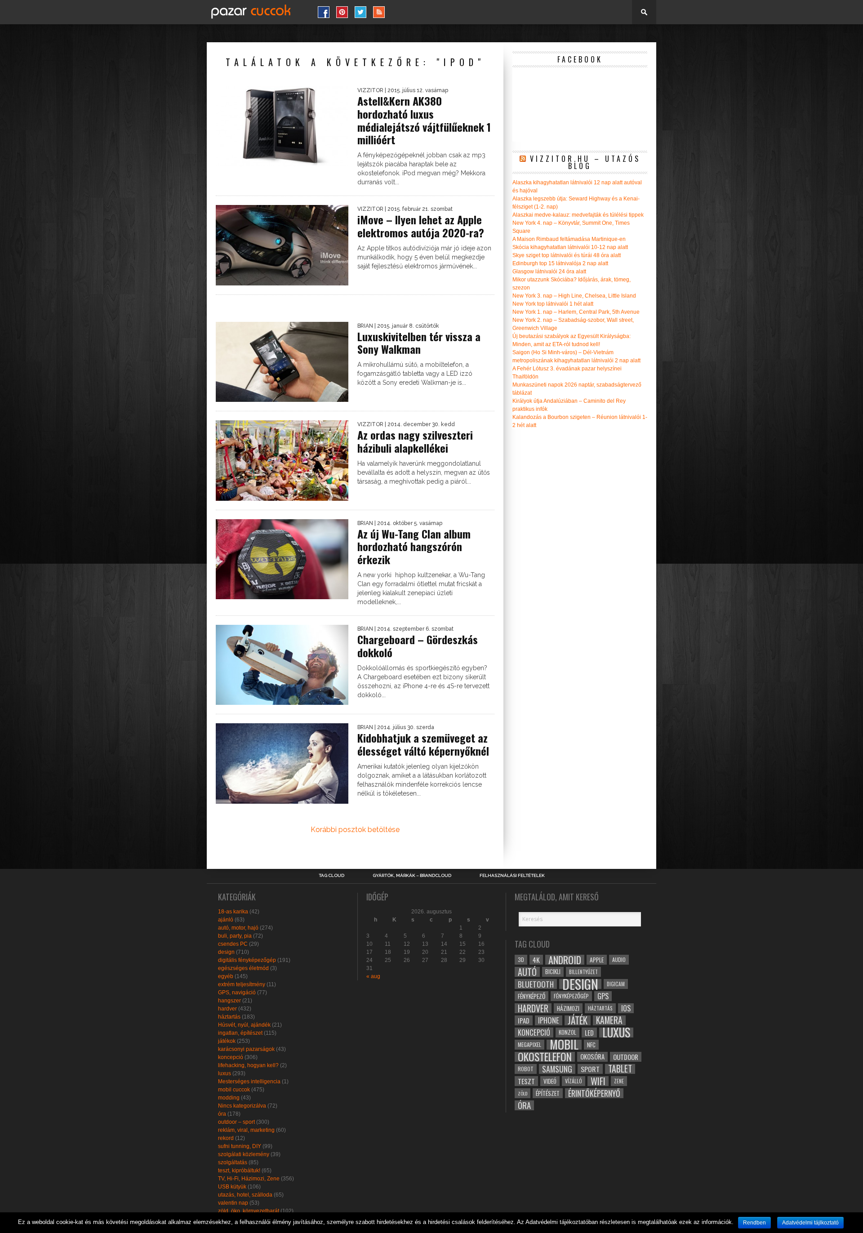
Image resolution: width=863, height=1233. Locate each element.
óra (222, 1114)
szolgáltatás (232, 1162)
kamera (609, 1020)
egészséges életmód (243, 968)
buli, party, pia (235, 936)
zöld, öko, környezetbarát (248, 1211)
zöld (522, 1093)
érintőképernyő (594, 1093)
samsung (557, 1069)
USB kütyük (232, 1187)
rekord (226, 1138)
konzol (567, 1032)
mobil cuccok (234, 1089)
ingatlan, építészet (240, 1033)
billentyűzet (583, 971)
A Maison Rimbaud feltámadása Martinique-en (569, 239)
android (564, 960)
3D (521, 959)
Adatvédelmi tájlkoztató (810, 1223)
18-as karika (233, 911)
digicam (616, 984)
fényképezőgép (571, 996)
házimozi (568, 1008)
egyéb (225, 976)
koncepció (230, 1057)
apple (597, 959)
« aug (373, 976)
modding (229, 1098)
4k (536, 960)
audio (619, 959)
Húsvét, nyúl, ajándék (244, 1025)
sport (590, 1069)
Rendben (754, 1223)
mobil (564, 1045)
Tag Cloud (331, 875)
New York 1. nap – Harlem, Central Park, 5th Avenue (576, 312)
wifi (598, 1081)
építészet (548, 1093)
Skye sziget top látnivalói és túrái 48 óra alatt (566, 255)
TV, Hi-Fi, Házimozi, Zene (249, 1178)
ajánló (225, 920)
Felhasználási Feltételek (512, 875)
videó (549, 1081)
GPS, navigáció (237, 992)
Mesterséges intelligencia (249, 1081)
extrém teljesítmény (241, 984)
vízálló (573, 1081)
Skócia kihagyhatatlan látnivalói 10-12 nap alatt (570, 247)
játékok (227, 1041)
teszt (526, 1081)
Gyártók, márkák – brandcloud (412, 875)
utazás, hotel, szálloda (245, 1195)
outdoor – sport (236, 1122)
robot (526, 1069)
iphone (548, 1020)
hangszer (229, 1000)
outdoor (625, 1057)
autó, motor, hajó (238, 928)
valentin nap (233, 1203)
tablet (620, 1069)
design (226, 952)
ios (626, 1008)
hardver (227, 1009)
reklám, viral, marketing (246, 1130)
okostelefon (545, 1057)
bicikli (553, 971)
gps (603, 996)
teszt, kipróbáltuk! (239, 1170)
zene (619, 1081)
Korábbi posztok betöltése (355, 829)
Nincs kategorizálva (242, 1106)
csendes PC (233, 944)
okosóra (592, 1056)
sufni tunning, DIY (239, 1146)
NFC (591, 1044)
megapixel (529, 1044)
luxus (224, 1073)
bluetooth (536, 984)
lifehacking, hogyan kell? (248, 1065)
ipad (523, 1020)
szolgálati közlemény (243, 1154)
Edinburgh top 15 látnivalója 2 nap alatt (560, 263)
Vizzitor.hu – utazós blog (585, 162)
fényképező (531, 996)
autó (527, 972)
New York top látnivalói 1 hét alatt (552, 304)
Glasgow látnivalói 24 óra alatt (549, 271)
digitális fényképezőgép (247, 960)
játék (577, 1020)
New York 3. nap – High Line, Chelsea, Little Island (574, 296)
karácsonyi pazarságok (246, 1049)
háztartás (229, 1017)
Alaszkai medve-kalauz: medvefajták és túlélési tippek (578, 215)
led (589, 1032)
